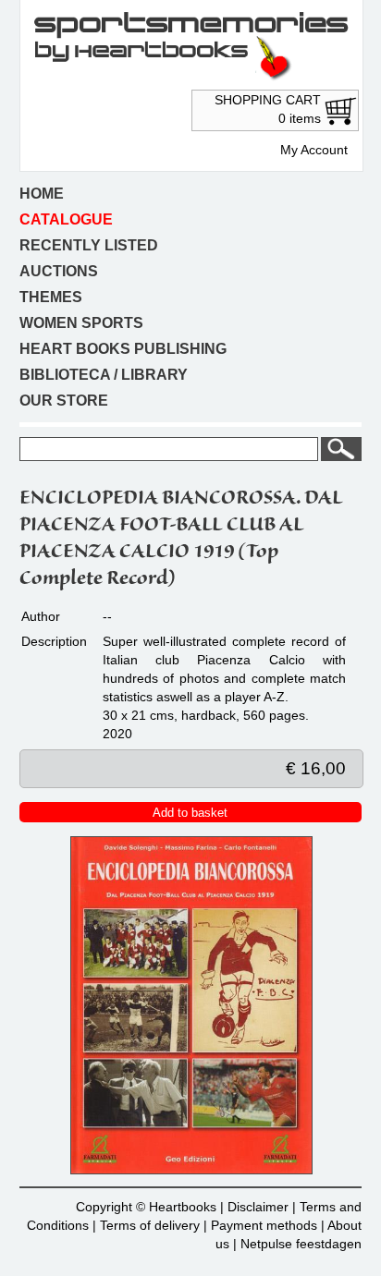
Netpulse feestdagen (301, 1243)
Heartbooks (182, 1206)
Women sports (81, 323)
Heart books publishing (123, 349)
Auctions (58, 271)
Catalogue (66, 219)
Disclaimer (258, 1206)
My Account (314, 149)
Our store (63, 400)
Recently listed (88, 245)
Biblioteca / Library (103, 375)
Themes (50, 297)
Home (41, 193)
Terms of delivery (150, 1225)
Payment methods (264, 1225)
